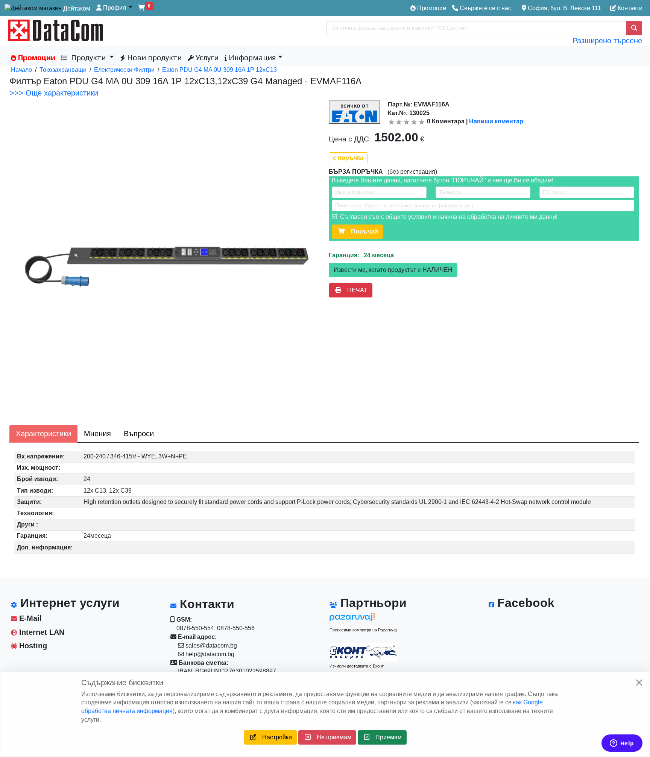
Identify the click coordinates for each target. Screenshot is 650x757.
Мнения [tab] (97, 433)
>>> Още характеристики (54, 93)
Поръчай (361, 231)
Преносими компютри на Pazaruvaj (363, 630)
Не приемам (331, 737)
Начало (21, 70)
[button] (114, 8)
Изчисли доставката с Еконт (357, 666)
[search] (634, 28)
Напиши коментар (496, 121)
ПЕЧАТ (354, 290)
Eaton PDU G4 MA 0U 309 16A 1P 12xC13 (219, 70)
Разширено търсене (607, 40)
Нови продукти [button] (153, 57)
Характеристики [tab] (43, 433)
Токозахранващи (63, 70)
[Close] (639, 682)
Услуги (206, 57)
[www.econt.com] (363, 652)
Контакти (629, 8)
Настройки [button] (274, 737)
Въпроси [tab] (139, 433)
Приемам (385, 737)
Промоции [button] (35, 57)
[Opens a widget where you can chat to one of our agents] (621, 743)
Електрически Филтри (124, 70)
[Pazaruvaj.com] (363, 619)
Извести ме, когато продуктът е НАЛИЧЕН (393, 270)
